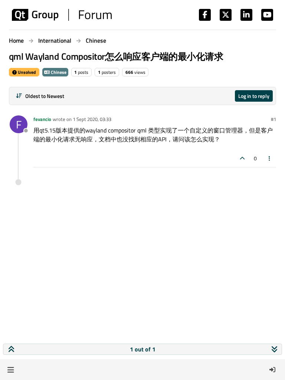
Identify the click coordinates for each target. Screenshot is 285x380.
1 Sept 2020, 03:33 (92, 119)
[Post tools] (269, 158)
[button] (10, 369)
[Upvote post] (242, 158)
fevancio (42, 119)
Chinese (58, 72)
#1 (273, 119)
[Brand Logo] (62, 15)
